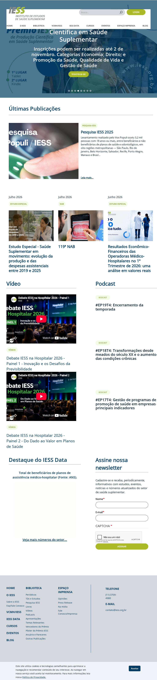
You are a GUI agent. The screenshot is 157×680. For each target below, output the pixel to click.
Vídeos (29, 610)
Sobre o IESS (12, 601)
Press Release (65, 602)
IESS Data (74, 25)
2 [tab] (72, 91)
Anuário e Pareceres (36, 634)
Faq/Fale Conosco (15, 605)
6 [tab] (84, 91)
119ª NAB (66, 246)
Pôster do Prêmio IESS (37, 630)
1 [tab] (69, 91)
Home (10, 25)
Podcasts (30, 614)
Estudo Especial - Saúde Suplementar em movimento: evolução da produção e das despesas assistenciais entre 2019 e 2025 (31, 258)
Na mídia (62, 606)
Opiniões (62, 598)
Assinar (121, 546)
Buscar (121, 12)
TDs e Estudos (33, 598)
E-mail (99, 512)
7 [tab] (87, 91)
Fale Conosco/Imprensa (67, 612)
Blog (145, 25)
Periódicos (31, 594)
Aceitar (134, 668)
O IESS (23, 25)
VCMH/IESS (57, 25)
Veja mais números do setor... (45, 540)
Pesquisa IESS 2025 (97, 131)
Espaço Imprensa (126, 25)
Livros (29, 606)
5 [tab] (81, 91)
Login (136, 12)
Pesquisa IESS (33, 602)
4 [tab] (78, 91)
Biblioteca (38, 25)
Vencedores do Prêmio (37, 626)
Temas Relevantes (35, 622)
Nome (99, 499)
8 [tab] (90, 91)
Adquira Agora (79, 65)
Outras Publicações (36, 638)
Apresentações (33, 618)
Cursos (90, 25)
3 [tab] (75, 91)
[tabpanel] (78, 49)
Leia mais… (87, 177)
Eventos (105, 25)
